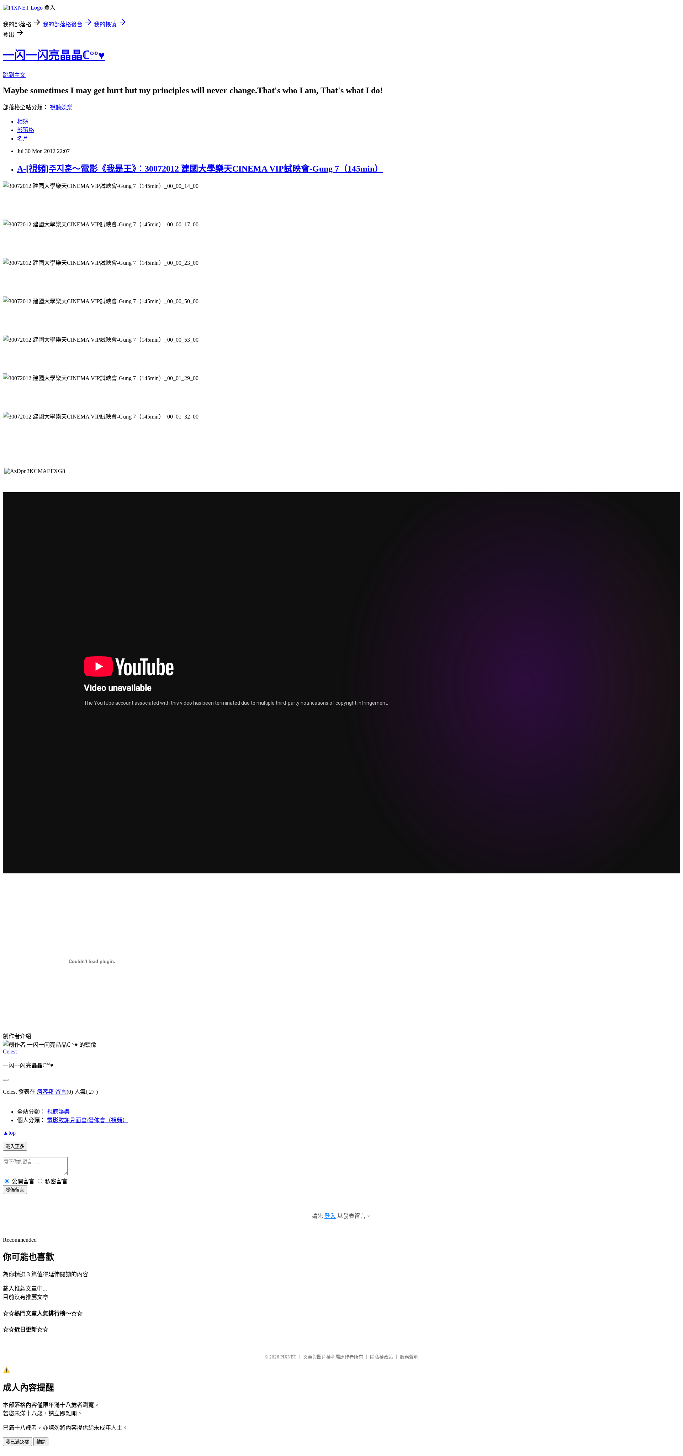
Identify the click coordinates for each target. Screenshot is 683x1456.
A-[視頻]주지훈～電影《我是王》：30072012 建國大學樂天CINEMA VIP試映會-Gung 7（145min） (200, 168)
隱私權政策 (381, 1357)
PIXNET (288, 1357)
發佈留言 (15, 1190)
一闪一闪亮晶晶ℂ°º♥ (54, 55)
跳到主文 (14, 75)
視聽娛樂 (61, 107)
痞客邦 (45, 1092)
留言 (61, 1092)
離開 (41, 1442)
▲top (9, 1133)
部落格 (25, 130)
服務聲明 (409, 1357)
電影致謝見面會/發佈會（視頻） (87, 1120)
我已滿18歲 (17, 1442)
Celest (10, 1051)
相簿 (22, 122)
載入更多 (15, 1146)
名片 (22, 139)
